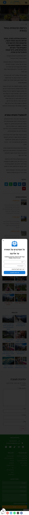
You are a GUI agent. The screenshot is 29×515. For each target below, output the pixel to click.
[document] (14, 257)
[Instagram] (18, 513)
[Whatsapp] (14, 513)
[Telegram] (11, 513)
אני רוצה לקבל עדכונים (18, 269)
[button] (3, 240)
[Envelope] (7, 513)
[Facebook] (21, 513)
